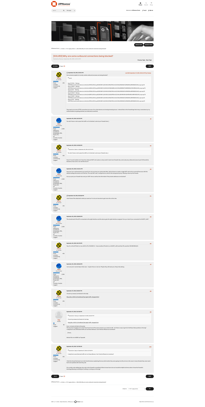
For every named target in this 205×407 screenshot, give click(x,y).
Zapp (59, 320)
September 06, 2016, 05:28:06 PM (74, 216)
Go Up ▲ (152, 401)
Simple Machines (63, 401)
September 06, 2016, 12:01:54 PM (76, 72)
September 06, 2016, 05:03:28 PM (76, 195)
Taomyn (59, 78)
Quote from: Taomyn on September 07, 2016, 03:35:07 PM (81, 315)
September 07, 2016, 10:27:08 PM (74, 311)
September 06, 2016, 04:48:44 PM (75, 168)
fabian (59, 124)
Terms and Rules (145, 401)
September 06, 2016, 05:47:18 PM (74, 243)
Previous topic (141, 60)
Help (140, 401)
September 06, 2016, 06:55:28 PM (74, 264)
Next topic (149, 60)
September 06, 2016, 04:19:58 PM (74, 145)
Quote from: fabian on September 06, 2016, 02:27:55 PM (81, 149)
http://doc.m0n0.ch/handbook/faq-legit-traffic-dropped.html (83, 297)
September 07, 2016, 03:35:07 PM (74, 290)
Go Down (55, 66)
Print (149, 66)
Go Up (55, 376)
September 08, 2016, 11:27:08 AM (74, 346)
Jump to (124, 388)
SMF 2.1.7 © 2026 (55, 401)
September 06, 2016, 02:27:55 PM (74, 118)
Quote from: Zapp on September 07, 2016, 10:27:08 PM (81, 350)
